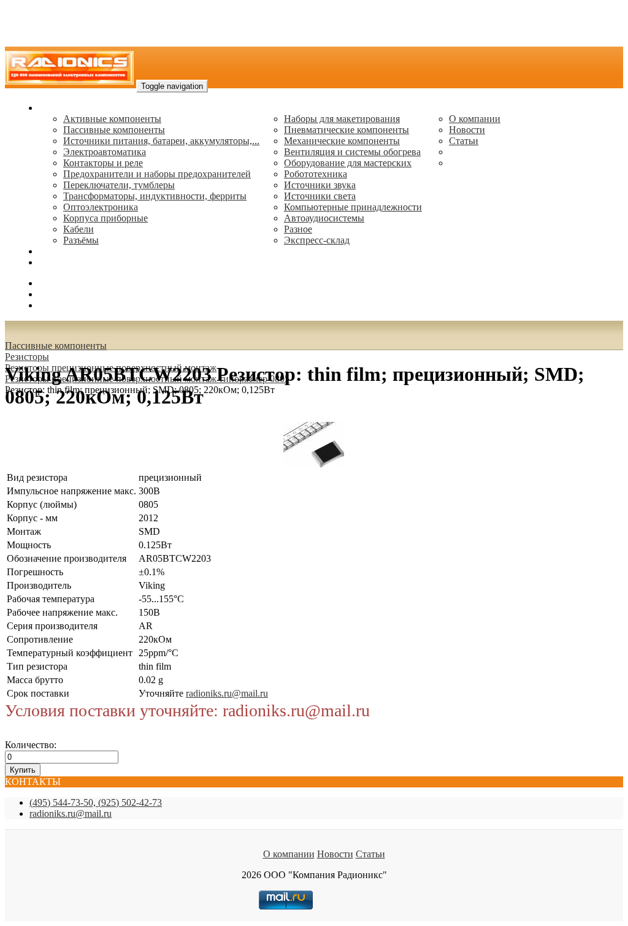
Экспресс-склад (317, 240)
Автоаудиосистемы (324, 218)
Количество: (30, 745)
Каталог (55, 107)
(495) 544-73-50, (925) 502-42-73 (95, 802)
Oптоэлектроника (100, 207)
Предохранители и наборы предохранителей (157, 174)
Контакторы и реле (103, 163)
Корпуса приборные (105, 218)
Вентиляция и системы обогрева (352, 152)
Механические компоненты (342, 141)
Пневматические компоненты (346, 129)
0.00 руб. (57, 305)
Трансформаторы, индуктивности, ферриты (155, 196)
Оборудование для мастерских (348, 163)
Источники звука (320, 185)
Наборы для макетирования (342, 118)
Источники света (320, 196)
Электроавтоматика (104, 152)
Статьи (463, 141)
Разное (298, 229)
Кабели (78, 229)
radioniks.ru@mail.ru (80, 262)
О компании (474, 118)
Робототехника (315, 174)
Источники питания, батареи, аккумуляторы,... (161, 141)
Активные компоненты (112, 118)
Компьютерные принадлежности (353, 207)
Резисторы (27, 356)
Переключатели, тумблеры (119, 185)
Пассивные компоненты (114, 129)
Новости (467, 129)
